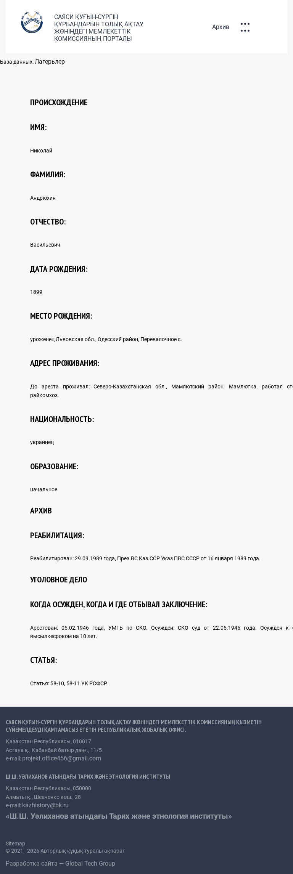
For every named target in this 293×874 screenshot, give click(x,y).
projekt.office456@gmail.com (61, 758)
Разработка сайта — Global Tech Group (61, 863)
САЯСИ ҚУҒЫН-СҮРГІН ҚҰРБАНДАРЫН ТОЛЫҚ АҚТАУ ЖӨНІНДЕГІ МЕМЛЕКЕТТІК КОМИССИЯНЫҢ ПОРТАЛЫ (98, 27)
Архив (220, 26)
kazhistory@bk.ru (45, 805)
